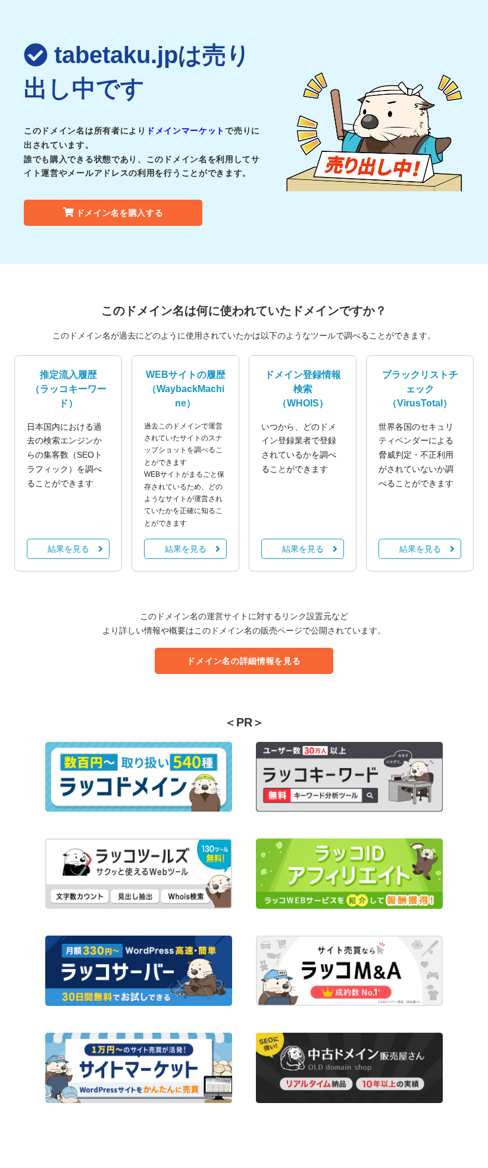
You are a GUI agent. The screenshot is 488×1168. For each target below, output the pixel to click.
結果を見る (68, 549)
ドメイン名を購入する (120, 213)
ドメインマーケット (185, 130)
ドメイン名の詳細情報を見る (244, 661)
